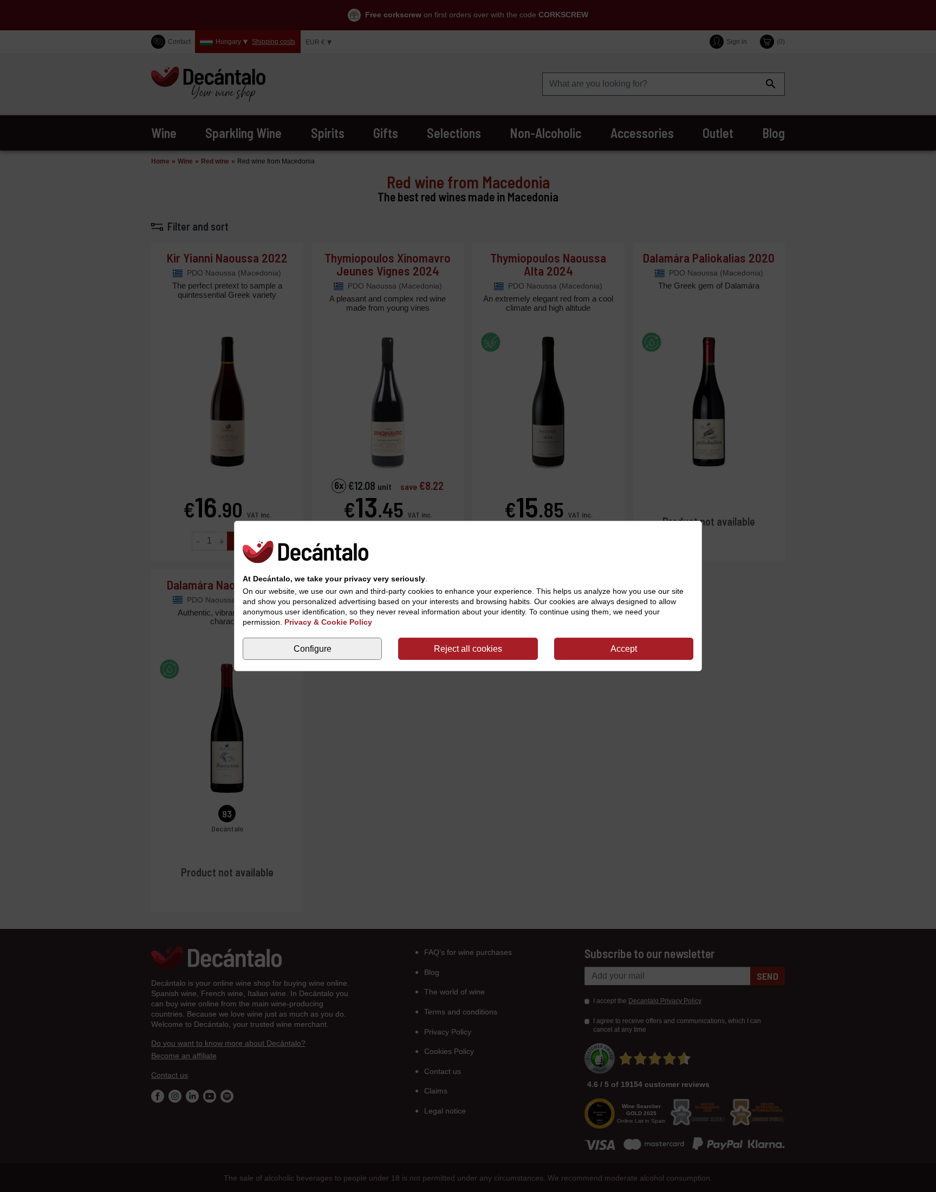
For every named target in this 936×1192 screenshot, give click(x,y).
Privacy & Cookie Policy (328, 622)
